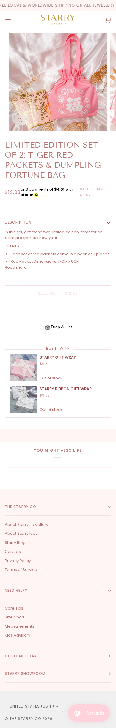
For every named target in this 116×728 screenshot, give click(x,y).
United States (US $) (32, 706)
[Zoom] (20, 120)
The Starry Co (25, 718)
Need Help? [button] (16, 590)
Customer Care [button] (22, 656)
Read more (16, 267)
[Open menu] (14, 20)
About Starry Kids (21, 533)
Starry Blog (15, 542)
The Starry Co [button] (20, 506)
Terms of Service (21, 569)
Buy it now (58, 313)
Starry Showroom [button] (25, 673)
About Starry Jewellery (26, 524)
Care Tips (14, 608)
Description (18, 222)
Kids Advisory (17, 635)
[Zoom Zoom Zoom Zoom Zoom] (58, 82)
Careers (13, 551)
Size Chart (14, 617)
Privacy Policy (18, 561)
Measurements (19, 626)
